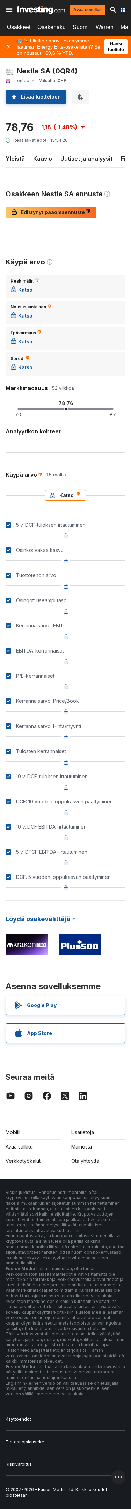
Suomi (81, 27)
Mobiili (13, 1132)
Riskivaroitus (19, 1464)
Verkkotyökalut (23, 1161)
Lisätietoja (82, 1132)
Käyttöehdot (18, 1419)
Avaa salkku (19, 1147)
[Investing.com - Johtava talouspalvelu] (41, 10)
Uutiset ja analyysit (86, 158)
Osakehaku (51, 27)
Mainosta (81, 1147)
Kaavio (42, 158)
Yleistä (15, 158)
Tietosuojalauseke (25, 1441)
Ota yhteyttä (85, 1161)
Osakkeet (18, 27)
